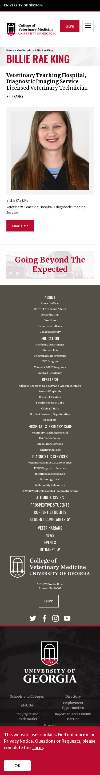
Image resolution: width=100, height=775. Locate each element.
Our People (24, 50)
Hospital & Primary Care (50, 426)
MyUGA (27, 705)
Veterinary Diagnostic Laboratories (50, 463)
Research (50, 380)
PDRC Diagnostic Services (50, 468)
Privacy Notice (18, 741)
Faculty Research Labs (50, 403)
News (50, 535)
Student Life (50, 350)
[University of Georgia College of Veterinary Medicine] (33, 29)
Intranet (47, 550)
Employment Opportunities (73, 705)
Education (50, 338)
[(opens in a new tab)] (33, 619)
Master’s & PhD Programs (50, 367)
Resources (50, 420)
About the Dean (50, 303)
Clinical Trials (50, 409)
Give (69, 26)
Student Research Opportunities (50, 414)
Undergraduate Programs (50, 356)
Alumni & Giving (50, 498)
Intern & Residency (50, 373)
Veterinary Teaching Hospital (50, 433)
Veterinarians (50, 528)
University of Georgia (23, 5)
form (37, 747)
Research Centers (50, 397)
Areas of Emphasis (50, 391)
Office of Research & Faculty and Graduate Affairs (50, 386)
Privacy (50, 725)
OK (17, 765)
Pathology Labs (50, 479)
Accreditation (50, 315)
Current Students (50, 512)
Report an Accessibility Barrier (73, 716)
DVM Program (50, 361)
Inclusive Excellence (50, 326)
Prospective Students (50, 505)
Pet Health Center (50, 438)
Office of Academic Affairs (50, 309)
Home (10, 50)
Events (50, 542)
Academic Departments (50, 345)
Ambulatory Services (50, 444)
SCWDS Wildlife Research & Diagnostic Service (50, 491)
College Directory (50, 332)
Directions (50, 320)
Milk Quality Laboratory (50, 485)
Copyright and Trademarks (26, 716)
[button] (88, 26)
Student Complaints (48, 519)
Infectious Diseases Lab (50, 474)
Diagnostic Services (50, 456)
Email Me (20, 226)
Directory (73, 696)
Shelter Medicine (50, 450)
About (50, 297)
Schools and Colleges (27, 696)
